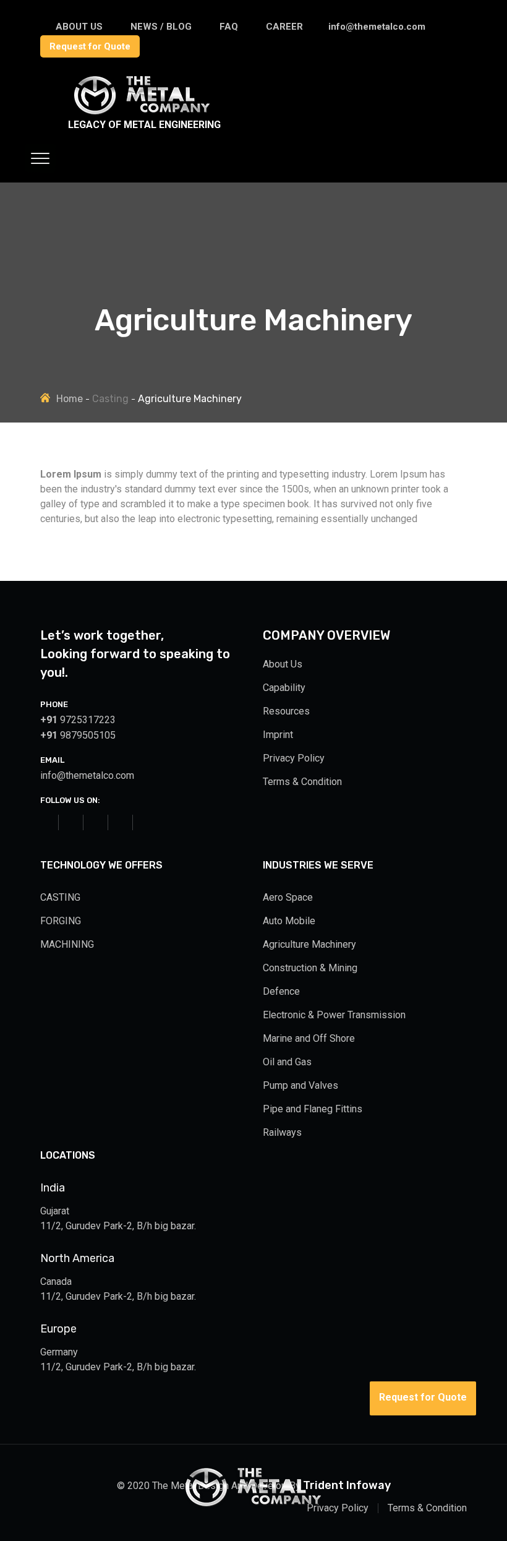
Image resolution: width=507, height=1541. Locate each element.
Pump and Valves (300, 1085)
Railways (282, 1132)
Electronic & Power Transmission (334, 1015)
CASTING (60, 897)
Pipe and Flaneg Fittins (312, 1109)
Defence (281, 991)
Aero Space (288, 897)
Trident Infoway (347, 1485)
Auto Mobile (289, 921)
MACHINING (67, 944)
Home (69, 399)
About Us (282, 664)
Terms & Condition (302, 782)
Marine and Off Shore (309, 1038)
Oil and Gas (287, 1062)
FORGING (60, 921)
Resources (286, 711)
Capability (284, 687)
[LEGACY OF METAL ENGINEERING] (120, 101)
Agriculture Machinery (309, 944)
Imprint (278, 734)
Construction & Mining (310, 968)
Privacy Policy (294, 758)
